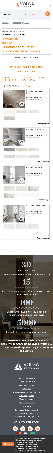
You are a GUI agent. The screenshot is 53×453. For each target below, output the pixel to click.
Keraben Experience (35, 206)
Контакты (26, 406)
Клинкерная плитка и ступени (19, 47)
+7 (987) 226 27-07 (26, 422)
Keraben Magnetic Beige (34, 92)
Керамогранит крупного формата (21, 51)
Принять (8, 444)
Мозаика (7, 43)
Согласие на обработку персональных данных (26, 447)
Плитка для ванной (26, 378)
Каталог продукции (21, 23)
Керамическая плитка (14, 35)
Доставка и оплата (26, 403)
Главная (5, 23)
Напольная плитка (26, 382)
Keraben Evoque (34, 168)
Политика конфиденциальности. (32, 450)
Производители (26, 396)
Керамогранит (10, 39)
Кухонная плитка (26, 385)
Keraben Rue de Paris (36, 129)
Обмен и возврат (26, 399)
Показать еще (43, 123)
